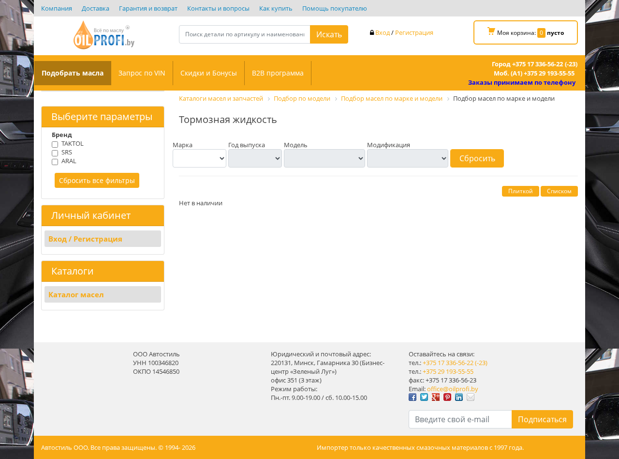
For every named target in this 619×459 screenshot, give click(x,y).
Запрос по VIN (141, 72)
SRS (66, 152)
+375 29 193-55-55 (448, 371)
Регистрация (414, 32)
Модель (296, 144)
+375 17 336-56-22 (448, 362)
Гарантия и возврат (148, 8)
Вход (382, 32)
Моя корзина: (530, 33)
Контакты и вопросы (218, 8)
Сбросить (477, 158)
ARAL (68, 160)
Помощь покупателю (334, 8)
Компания (56, 8)
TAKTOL (72, 143)
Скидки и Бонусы (208, 72)
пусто (555, 33)
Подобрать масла (72, 72)
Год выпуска (246, 144)
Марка (182, 144)
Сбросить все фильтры (97, 180)
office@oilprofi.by (452, 388)
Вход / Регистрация (85, 239)
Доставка (95, 8)
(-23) (481, 362)
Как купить (276, 8)
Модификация (388, 144)
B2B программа (278, 72)
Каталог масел (76, 294)
